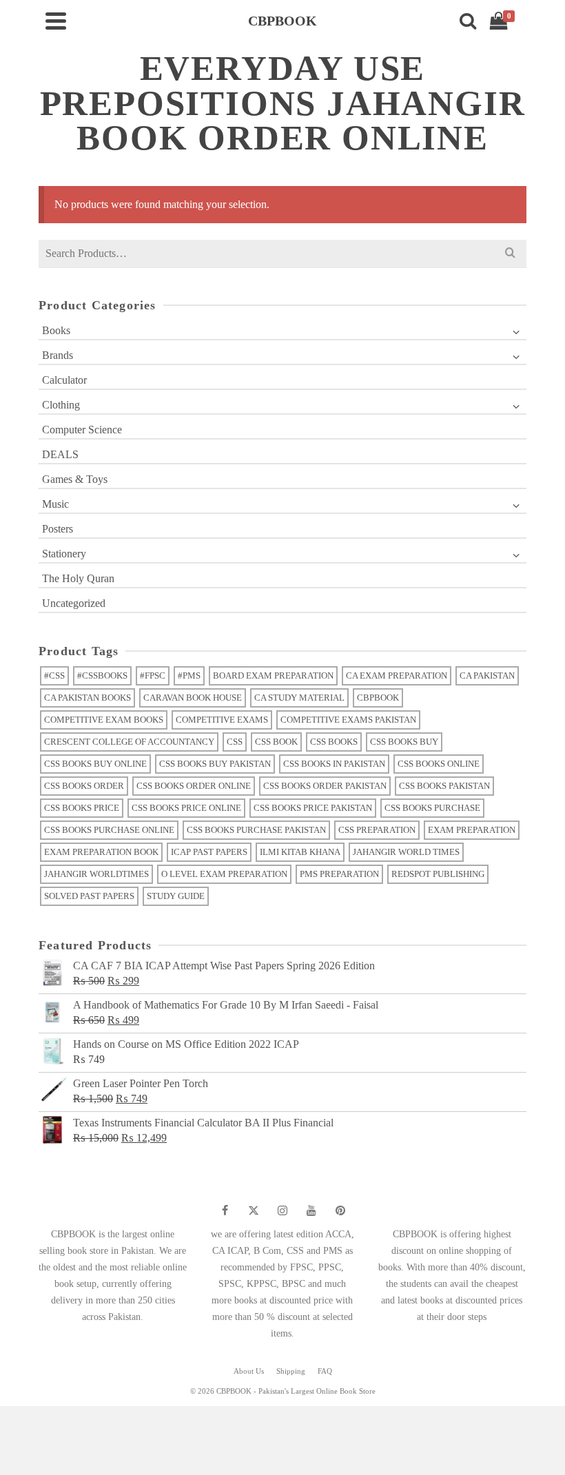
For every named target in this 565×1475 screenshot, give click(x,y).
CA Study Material (299, 697)
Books (56, 330)
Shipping (290, 1371)
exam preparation (471, 830)
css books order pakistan (325, 786)
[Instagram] (282, 1210)
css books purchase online (109, 830)
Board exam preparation (273, 675)
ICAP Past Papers (209, 852)
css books (334, 741)
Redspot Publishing (437, 874)
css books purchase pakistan (256, 830)
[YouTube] (311, 1210)
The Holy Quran (78, 578)
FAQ (325, 1371)
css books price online (186, 808)
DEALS (60, 454)
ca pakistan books (87, 697)
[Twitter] (253, 1210)
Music (55, 504)
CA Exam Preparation (396, 675)
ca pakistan (487, 675)
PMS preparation (339, 874)
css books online (439, 764)
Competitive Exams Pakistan (348, 719)
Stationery (64, 553)
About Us (249, 1371)
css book (276, 741)
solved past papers (89, 896)
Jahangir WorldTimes (96, 874)
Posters (57, 529)
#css (54, 675)
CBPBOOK (378, 697)
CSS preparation (376, 830)
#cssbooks (102, 675)
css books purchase (432, 808)
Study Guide (176, 896)
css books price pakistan (313, 808)
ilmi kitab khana (300, 852)
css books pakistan (444, 786)
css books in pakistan (334, 764)
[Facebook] (225, 1210)
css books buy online (95, 764)
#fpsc (152, 675)
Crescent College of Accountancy (129, 741)
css (235, 741)
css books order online (193, 786)
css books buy (404, 741)
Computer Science (82, 429)
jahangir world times (406, 852)
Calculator (64, 380)
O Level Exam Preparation (224, 874)
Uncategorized (73, 603)
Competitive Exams (222, 719)
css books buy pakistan (215, 764)
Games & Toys (74, 479)
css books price (81, 808)
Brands (57, 355)
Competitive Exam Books (103, 719)
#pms (189, 675)
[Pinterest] (340, 1210)
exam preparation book (101, 852)
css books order (84, 786)
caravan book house (192, 697)
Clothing (61, 405)
